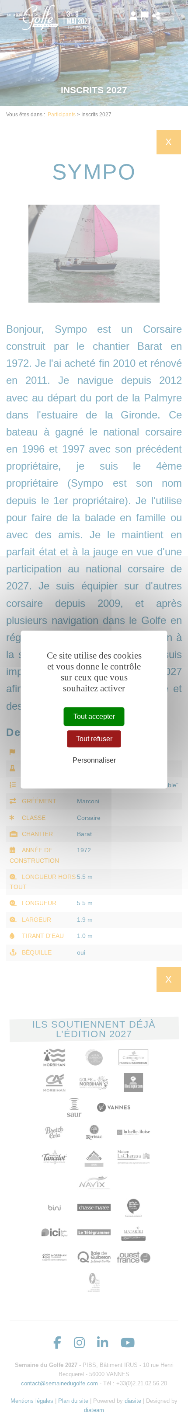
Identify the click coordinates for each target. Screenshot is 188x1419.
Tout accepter (94, 716)
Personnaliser (94, 760)
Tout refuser (94, 739)
